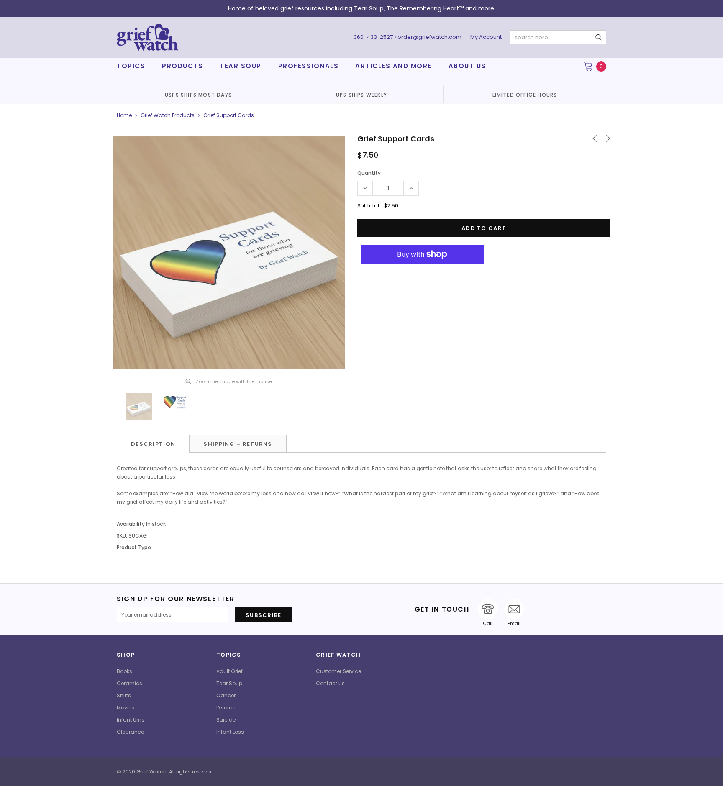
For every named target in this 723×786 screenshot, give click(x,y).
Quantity (369, 173)
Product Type (134, 547)
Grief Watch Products (168, 115)
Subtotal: (368, 205)
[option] (198, 94)
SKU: (122, 535)
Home (124, 115)
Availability (131, 523)
